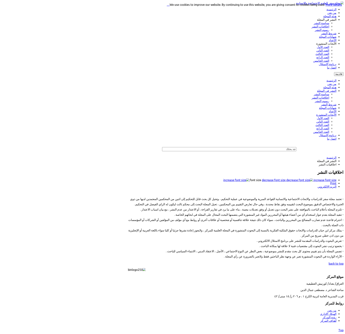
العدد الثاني (322, 121)
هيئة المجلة (329, 87)
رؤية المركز (329, 317)
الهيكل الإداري (328, 313)
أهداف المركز (328, 320)
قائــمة (338, 74)
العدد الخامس (321, 131)
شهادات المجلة (327, 107)
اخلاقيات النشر (320, 97)
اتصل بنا (331, 138)
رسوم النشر (322, 101)
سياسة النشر (321, 94)
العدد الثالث (322, 125)
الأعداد (332, 111)
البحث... (304, 149)
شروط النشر (328, 104)
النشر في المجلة (326, 90)
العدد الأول (323, 118)
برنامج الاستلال (327, 135)
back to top (336, 263)
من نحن (331, 84)
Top (341, 330)
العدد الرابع (322, 128)
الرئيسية (331, 80)
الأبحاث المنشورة (326, 114)
